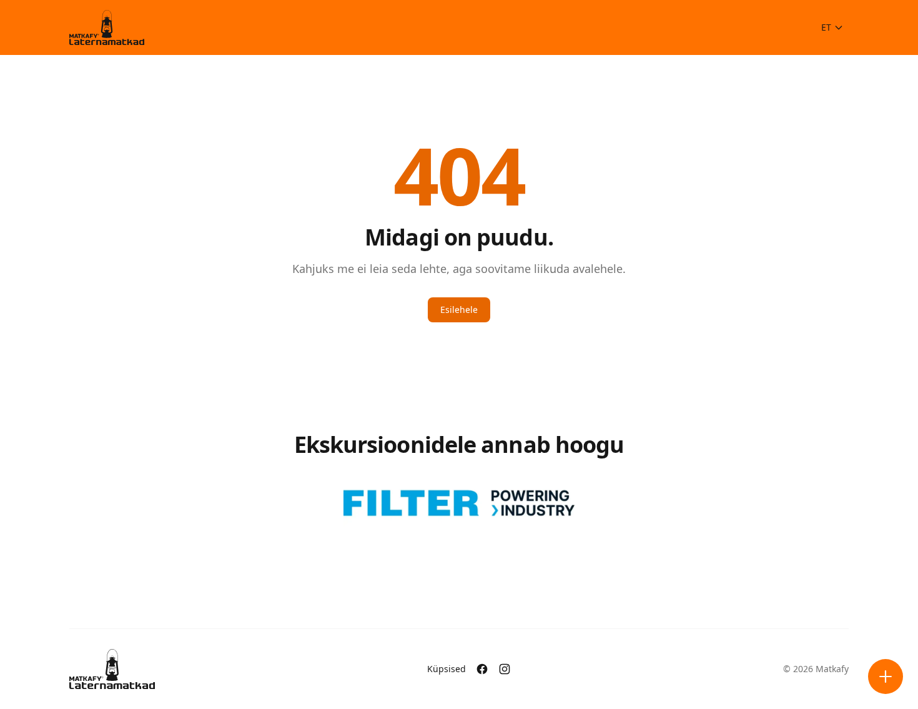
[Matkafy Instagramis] (504, 669)
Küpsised (446, 669)
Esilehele (459, 309)
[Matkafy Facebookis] (482, 669)
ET (826, 27)
